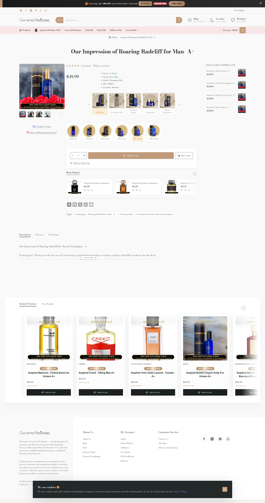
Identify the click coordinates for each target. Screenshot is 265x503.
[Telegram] (36, 10)
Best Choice (73, 172)
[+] (84, 155)
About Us (88, 432)
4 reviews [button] (86, 66)
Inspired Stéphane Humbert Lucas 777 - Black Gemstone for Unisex (97, 183)
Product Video (43, 126)
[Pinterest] (41, 10)
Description (25, 234)
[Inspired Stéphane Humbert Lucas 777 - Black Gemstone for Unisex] (75, 187)
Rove (185, 364)
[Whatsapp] (46, 10)
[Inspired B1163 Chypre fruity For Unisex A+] (205, 338)
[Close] (261, 3)
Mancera (31, 364)
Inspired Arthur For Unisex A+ (221, 95)
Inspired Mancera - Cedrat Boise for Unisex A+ (48, 374)
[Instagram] (31, 10)
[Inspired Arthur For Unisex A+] (242, 97)
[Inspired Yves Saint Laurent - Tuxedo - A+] (153, 338)
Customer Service (168, 432)
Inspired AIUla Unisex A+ (218, 71)
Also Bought (47, 304)
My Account (127, 432)
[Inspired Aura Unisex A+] (242, 109)
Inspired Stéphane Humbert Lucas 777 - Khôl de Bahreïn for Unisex (145, 183)
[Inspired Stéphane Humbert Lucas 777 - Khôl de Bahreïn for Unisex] (123, 187)
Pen (116, 77)
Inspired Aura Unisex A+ (218, 107)
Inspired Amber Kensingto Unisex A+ (221, 83)
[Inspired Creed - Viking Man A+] (101, 338)
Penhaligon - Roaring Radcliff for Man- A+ (95, 214)
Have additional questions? (43, 132)
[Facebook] (21, 10)
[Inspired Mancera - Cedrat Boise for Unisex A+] (49, 338)
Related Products (27, 304)
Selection (71, 96)
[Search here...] (179, 20)
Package (71, 119)
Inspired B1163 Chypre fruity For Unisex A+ (205, 374)
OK (225, 489)
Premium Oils (126, 214)
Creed (82, 364)
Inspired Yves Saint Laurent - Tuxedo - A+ (153, 374)
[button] (23, 114)
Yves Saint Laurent (141, 364)
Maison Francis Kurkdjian (249, 364)
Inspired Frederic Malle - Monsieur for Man (194, 183)
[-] (72, 155)
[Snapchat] (26, 10)
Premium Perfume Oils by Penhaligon (155, 214)
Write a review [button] (101, 66)
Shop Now (177, 3)
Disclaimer (54, 234)
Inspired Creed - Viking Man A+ (97, 372)
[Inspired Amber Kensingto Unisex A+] (242, 85)
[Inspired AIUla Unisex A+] (242, 73)
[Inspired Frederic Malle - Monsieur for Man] (172, 187)
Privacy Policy (180, 491)
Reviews (40, 234)
